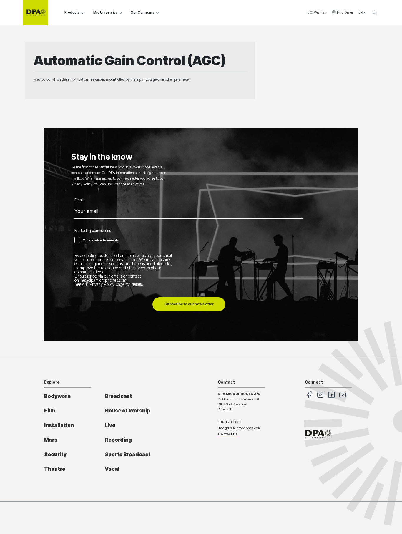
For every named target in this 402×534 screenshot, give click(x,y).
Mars (50, 440)
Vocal (112, 469)
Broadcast (118, 396)
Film (49, 410)
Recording (118, 440)
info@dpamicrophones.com (239, 428)
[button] (316, 12)
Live (110, 425)
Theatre (54, 469)
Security (55, 454)
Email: (79, 200)
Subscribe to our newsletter (189, 304)
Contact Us (228, 434)
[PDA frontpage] (35, 12)
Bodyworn (57, 396)
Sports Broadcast (128, 454)
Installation (59, 425)
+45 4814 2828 (229, 422)
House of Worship (127, 410)
